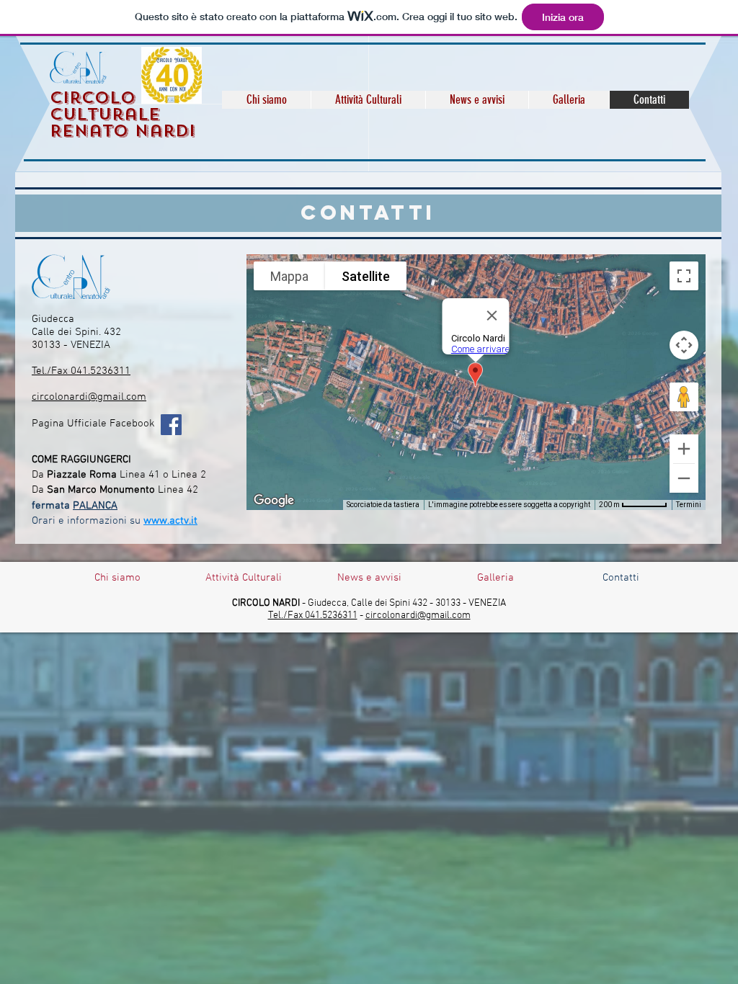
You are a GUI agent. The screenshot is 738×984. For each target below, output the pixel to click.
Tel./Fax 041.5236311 (81, 370)
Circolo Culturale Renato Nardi (122, 114)
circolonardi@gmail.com (89, 396)
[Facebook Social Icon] (171, 424)
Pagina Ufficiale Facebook (93, 423)
